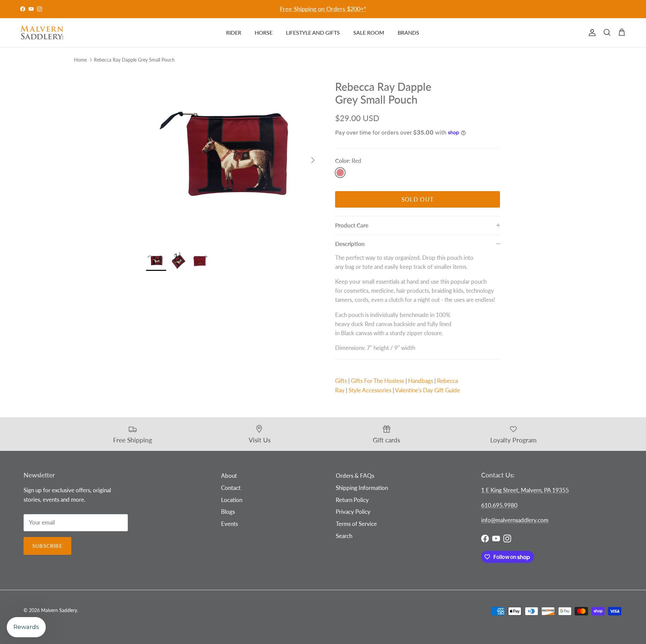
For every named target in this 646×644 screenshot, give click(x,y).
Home (80, 59)
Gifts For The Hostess (377, 380)
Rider (233, 32)
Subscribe (47, 546)
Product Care (351, 225)
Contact (231, 487)
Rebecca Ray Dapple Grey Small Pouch (134, 59)
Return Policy (352, 499)
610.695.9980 (499, 505)
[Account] (590, 33)
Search (344, 535)
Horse (264, 32)
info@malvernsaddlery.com (514, 520)
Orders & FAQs (355, 475)
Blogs (228, 511)
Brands (408, 32)
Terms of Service (356, 523)
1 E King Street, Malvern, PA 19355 (525, 490)
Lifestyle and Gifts (313, 32)
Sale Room (368, 32)
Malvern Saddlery (59, 610)
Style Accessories (370, 390)
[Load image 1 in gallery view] (233, 157)
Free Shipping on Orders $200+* (323, 8)
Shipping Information (362, 487)
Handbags (420, 380)
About (229, 475)
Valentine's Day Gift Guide (427, 390)
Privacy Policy (353, 511)
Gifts (341, 380)
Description (350, 243)
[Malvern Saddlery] (42, 32)
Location (231, 499)
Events (229, 523)
